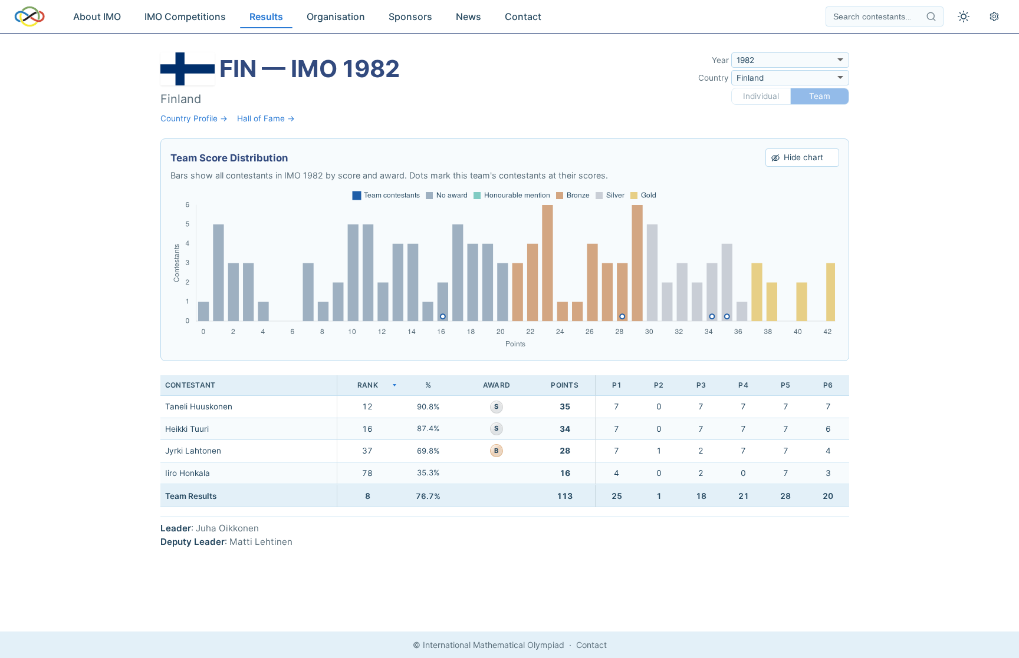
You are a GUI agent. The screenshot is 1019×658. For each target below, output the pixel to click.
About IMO (97, 16)
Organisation (336, 16)
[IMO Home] (29, 16)
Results (266, 16)
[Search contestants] (931, 16)
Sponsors (410, 16)
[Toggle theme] (963, 16)
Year (720, 60)
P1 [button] (617, 385)
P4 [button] (743, 385)
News (468, 16)
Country (713, 77)
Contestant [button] (190, 385)
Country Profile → (194, 118)
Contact (523, 16)
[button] (367, 385)
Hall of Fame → (266, 118)
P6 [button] (828, 385)
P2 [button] (658, 385)
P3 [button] (701, 385)
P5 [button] (785, 385)
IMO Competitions (185, 16)
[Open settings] (994, 16)
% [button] (428, 385)
